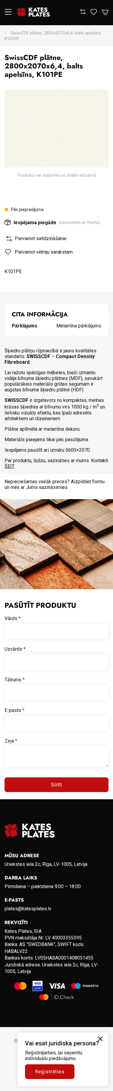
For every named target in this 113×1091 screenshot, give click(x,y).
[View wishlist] (93, 13)
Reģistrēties (49, 1071)
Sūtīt (56, 785)
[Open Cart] (105, 12)
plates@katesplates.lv (28, 909)
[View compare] (83, 13)
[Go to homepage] (33, 12)
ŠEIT (9, 466)
